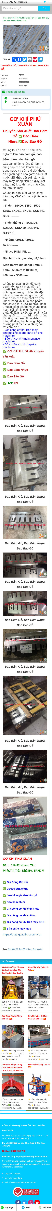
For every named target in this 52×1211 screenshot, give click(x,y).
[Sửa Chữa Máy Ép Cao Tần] (39, 1085)
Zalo (27, 1207)
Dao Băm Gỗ (13, 949)
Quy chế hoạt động (13, 1178)
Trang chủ (7, 18)
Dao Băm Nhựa (25, 949)
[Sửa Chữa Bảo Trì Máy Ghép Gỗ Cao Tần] (39, 1037)
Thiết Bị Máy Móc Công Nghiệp (24, 18)
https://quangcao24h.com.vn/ (21, 934)
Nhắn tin (46, 1207)
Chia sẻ (6, 59)
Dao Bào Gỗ (37, 949)
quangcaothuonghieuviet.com (27, 1161)
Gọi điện (8, 1207)
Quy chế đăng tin (12, 1173)
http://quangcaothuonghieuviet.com (29, 1156)
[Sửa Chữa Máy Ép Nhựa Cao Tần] (13, 1037)
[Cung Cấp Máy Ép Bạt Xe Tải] (39, 988)
